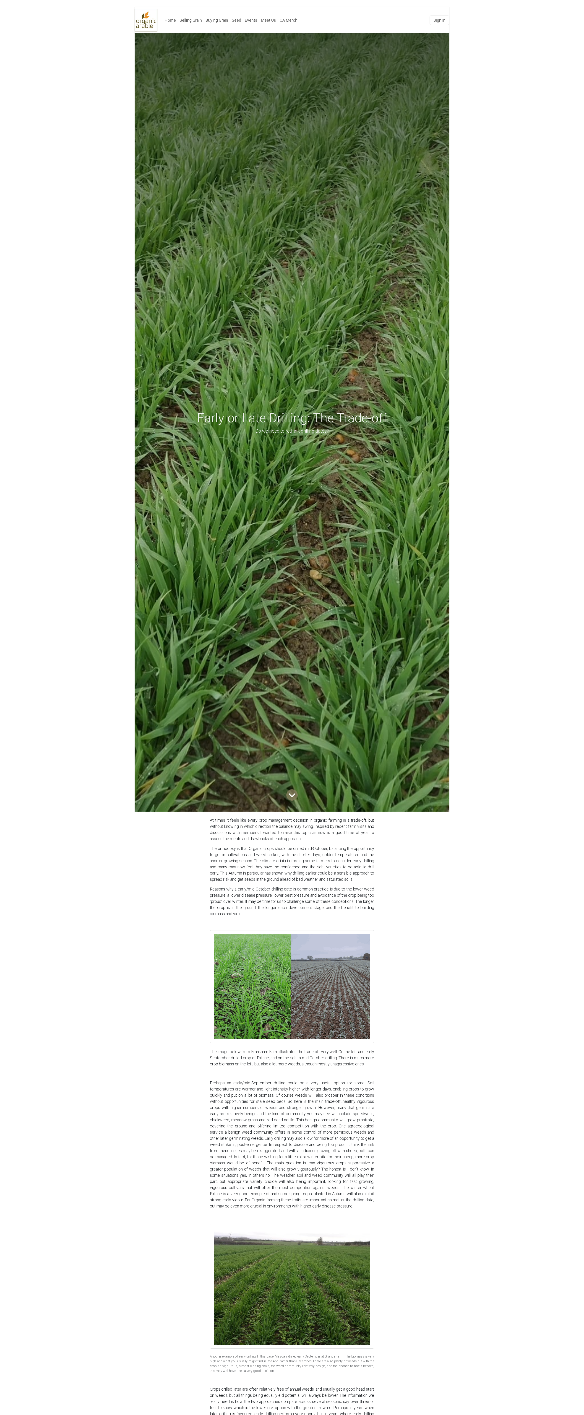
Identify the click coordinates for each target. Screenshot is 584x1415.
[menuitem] (170, 20)
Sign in (439, 20)
